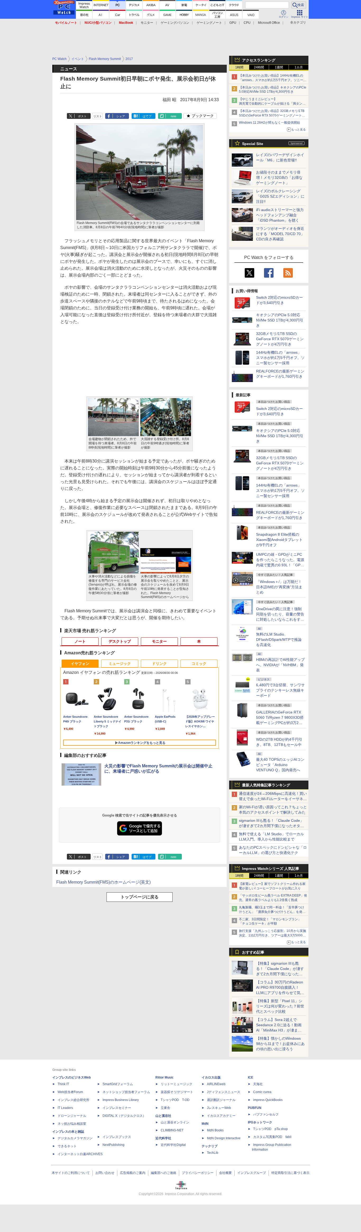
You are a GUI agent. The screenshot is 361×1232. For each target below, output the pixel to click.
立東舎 (165, 1108)
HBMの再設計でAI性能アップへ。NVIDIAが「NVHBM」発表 (280, 664)
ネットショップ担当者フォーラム (126, 1092)
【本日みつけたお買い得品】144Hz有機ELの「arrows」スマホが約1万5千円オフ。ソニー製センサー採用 (272, 80)
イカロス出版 (211, 1077)
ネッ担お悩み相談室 (72, 1124)
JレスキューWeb (219, 1108)
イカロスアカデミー (221, 1116)
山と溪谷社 (163, 1116)
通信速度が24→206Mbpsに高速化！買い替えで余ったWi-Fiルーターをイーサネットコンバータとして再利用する (273, 798)
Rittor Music (164, 1077)
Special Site (252, 144)
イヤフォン (80, 663)
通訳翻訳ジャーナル (221, 1100)
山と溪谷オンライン (175, 1122)
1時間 (239, 67)
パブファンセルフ (266, 1114)
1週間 (279, 67)
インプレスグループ (251, 1173)
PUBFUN (254, 1108)
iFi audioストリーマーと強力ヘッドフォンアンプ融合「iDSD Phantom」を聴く (280, 215)
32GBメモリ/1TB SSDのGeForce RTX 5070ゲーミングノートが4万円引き (280, 339)
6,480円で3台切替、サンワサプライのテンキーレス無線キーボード (280, 690)
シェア (120, 116)
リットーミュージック (176, 1084)
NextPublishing (113, 1145)
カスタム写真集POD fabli (272, 1137)
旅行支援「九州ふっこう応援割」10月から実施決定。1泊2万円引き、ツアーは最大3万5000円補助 (272, 935)
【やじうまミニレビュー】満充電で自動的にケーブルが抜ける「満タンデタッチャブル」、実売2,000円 (272, 103)
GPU (232, 23)
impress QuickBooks (268, 1100)
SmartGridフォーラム (118, 1084)
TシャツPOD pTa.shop (270, 1129)
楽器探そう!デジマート (177, 1092)
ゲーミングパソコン (175, 23)
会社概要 (225, 1173)
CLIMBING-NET (172, 1130)
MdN (205, 1124)
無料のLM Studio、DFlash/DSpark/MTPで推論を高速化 (279, 639)
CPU (247, 23)
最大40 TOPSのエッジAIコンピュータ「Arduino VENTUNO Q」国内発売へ (280, 764)
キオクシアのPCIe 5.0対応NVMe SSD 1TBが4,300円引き (279, 320)
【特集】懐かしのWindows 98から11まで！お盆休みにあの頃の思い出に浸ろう (280, 1043)
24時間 (259, 67)
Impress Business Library (121, 1100)
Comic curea (262, 1092)
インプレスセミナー (117, 1108)
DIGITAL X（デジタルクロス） (124, 1116)
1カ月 (299, 67)
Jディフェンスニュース (223, 1092)
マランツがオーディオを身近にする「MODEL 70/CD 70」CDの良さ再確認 (280, 233)
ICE (250, 1077)
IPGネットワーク (260, 1122)
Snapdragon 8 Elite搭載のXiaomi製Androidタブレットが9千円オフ (279, 539)
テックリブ (209, 1146)
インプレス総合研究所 (73, 1100)
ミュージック (120, 663)
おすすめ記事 (253, 952)
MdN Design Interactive (223, 1138)
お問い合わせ (104, 1173)
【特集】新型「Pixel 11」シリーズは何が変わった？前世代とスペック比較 (280, 1006)
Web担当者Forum (70, 1092)
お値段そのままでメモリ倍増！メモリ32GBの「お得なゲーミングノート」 (279, 177)
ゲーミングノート (209, 23)
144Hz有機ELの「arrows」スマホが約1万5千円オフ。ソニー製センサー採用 (280, 357)
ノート (80, 641)
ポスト (82, 116)
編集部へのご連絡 (163, 1173)
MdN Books (215, 1130)
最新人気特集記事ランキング (266, 785)
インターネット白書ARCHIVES (80, 1154)
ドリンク (159, 663)
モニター (147, 23)
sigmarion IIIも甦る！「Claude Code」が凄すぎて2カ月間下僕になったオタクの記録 (271, 825)
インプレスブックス (117, 1137)
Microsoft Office (269, 23)
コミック (199, 663)
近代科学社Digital (173, 1145)
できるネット (67, 1146)
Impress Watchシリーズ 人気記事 (270, 868)
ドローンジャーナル (72, 1116)
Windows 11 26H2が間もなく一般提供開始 (269, 122)
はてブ (147, 116)
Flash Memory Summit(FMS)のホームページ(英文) (103, 882)
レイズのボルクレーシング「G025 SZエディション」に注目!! (280, 196)
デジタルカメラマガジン (75, 1138)
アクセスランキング (258, 60)
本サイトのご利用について (71, 1173)
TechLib (212, 1153)
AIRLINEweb (216, 1084)
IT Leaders (65, 1108)
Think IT (63, 1084)
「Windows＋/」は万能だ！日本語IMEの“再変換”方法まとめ (279, 587)
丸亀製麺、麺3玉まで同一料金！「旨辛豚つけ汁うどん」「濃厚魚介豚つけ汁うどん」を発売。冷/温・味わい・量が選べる (271, 912)
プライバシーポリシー (198, 1173)
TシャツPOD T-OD (175, 1100)
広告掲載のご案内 (132, 1173)
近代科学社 (163, 1138)
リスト (97, 116)
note (173, 116)
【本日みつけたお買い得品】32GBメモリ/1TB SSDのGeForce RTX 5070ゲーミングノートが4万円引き (273, 115)
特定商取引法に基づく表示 (290, 1173)
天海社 (258, 1084)
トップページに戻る (140, 897)
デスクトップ (120, 641)
